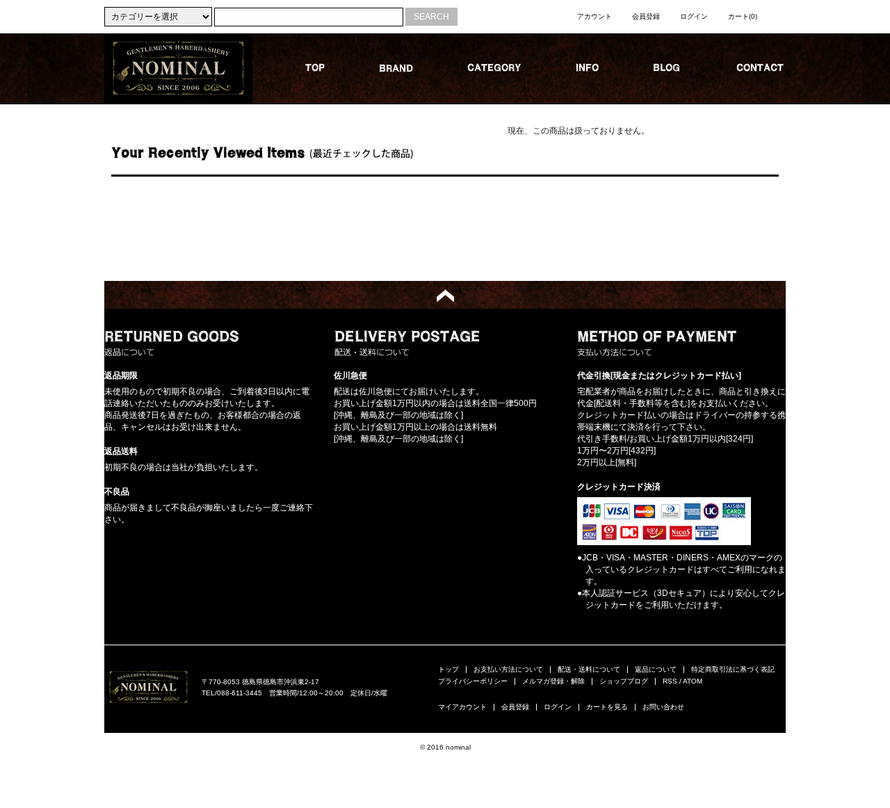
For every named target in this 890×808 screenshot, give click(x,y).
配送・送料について (589, 669)
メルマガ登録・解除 (553, 681)
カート (742, 16)
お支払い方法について (508, 669)
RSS (670, 681)
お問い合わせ (663, 707)
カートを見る (607, 707)
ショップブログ (623, 681)
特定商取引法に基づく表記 (733, 669)
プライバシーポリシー (473, 681)
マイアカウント (462, 707)
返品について (656, 669)
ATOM (692, 681)
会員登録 (646, 16)
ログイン (694, 16)
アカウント (594, 16)
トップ (448, 669)
